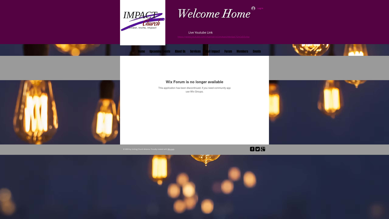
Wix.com (171, 149)
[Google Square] (263, 149)
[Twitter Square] (257, 149)
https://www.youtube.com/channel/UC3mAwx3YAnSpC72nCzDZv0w (214, 36)
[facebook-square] (252, 149)
